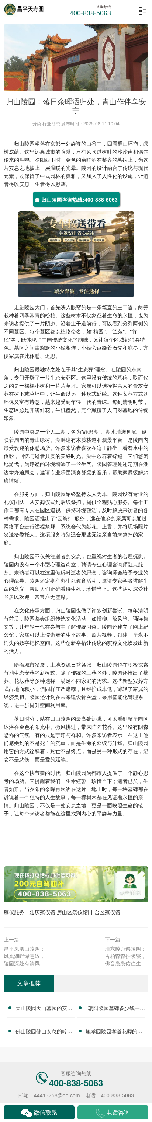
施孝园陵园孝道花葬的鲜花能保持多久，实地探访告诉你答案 (114, 1032)
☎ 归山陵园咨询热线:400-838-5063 (76, 199)
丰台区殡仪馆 (104, 912)
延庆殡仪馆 (42, 912)
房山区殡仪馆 (72, 912)
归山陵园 (24, 143)
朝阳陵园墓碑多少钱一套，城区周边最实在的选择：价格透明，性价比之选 (114, 1009)
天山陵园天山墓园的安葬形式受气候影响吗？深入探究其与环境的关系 (43, 1009)
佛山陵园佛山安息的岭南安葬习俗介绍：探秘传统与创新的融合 (43, 1032)
